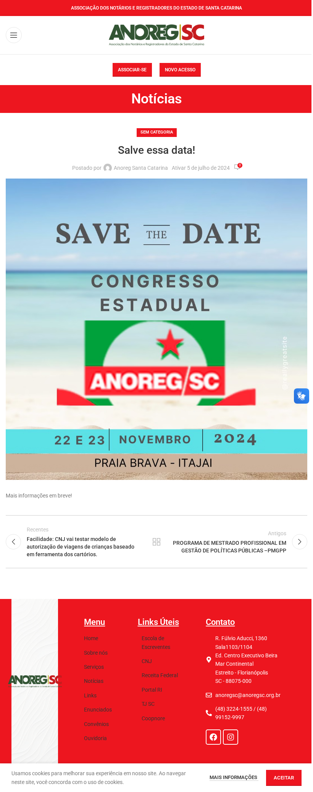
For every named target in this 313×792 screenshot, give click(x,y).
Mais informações (234, 777)
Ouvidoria (95, 738)
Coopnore (153, 718)
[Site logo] (156, 35)
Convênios (96, 724)
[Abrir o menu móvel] (14, 35)
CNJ (147, 661)
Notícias (93, 681)
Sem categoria (156, 132)
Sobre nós (96, 653)
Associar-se (132, 69)
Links (90, 695)
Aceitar (284, 778)
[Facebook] (213, 737)
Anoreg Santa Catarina (141, 168)
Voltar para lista (156, 541)
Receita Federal (160, 675)
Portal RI (152, 690)
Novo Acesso (180, 69)
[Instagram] (230, 737)
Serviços (94, 667)
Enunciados (98, 710)
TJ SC (148, 704)
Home (91, 638)
